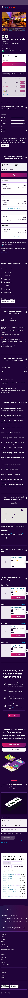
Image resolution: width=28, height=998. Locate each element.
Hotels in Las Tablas (7, 894)
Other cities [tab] (7, 863)
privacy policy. (4, 842)
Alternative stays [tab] (16, 863)
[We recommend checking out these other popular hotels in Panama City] (26, 550)
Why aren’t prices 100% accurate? (12, 921)
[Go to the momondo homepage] (10, 7)
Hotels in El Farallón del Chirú (10, 891)
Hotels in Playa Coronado (9, 880)
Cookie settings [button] (5, 252)
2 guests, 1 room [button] (7, 60)
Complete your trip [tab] (18, 866)
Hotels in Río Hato (7, 878)
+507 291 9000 (6, 48)
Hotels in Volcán (7, 896)
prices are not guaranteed (12, 911)
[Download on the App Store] (14, 986)
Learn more (5, 245)
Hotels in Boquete (7, 876)
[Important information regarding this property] (26, 359)
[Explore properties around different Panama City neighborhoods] (26, 579)
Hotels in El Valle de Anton (9, 889)
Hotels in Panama (12, 927)
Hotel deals (3, 927)
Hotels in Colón (7, 883)
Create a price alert (12, 707)
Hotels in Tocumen (7, 885)
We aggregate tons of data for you (12, 918)
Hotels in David (6, 887)
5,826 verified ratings (17, 50)
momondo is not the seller (9, 915)
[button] (2, 7)
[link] (18, 597)
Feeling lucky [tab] (7, 866)
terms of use (20, 840)
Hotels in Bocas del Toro (9, 874)
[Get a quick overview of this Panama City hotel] (26, 108)
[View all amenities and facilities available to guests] (26, 263)
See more (23, 585)
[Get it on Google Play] (5, 986)
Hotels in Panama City (5, 928)
